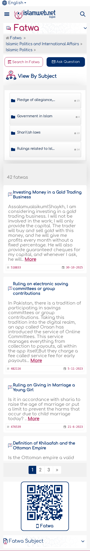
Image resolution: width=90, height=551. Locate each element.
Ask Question (67, 62)
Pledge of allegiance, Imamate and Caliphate (36, 100)
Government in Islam (34, 116)
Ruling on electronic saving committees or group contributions (40, 289)
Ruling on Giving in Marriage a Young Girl (44, 387)
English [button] (15, 3)
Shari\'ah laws (29, 132)
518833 (16, 267)
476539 (16, 427)
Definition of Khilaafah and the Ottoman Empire (44, 445)
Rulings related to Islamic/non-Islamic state (36, 148)
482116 (16, 368)
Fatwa (25, 28)
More (30, 259)
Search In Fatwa (25, 62)
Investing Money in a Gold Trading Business (47, 194)
